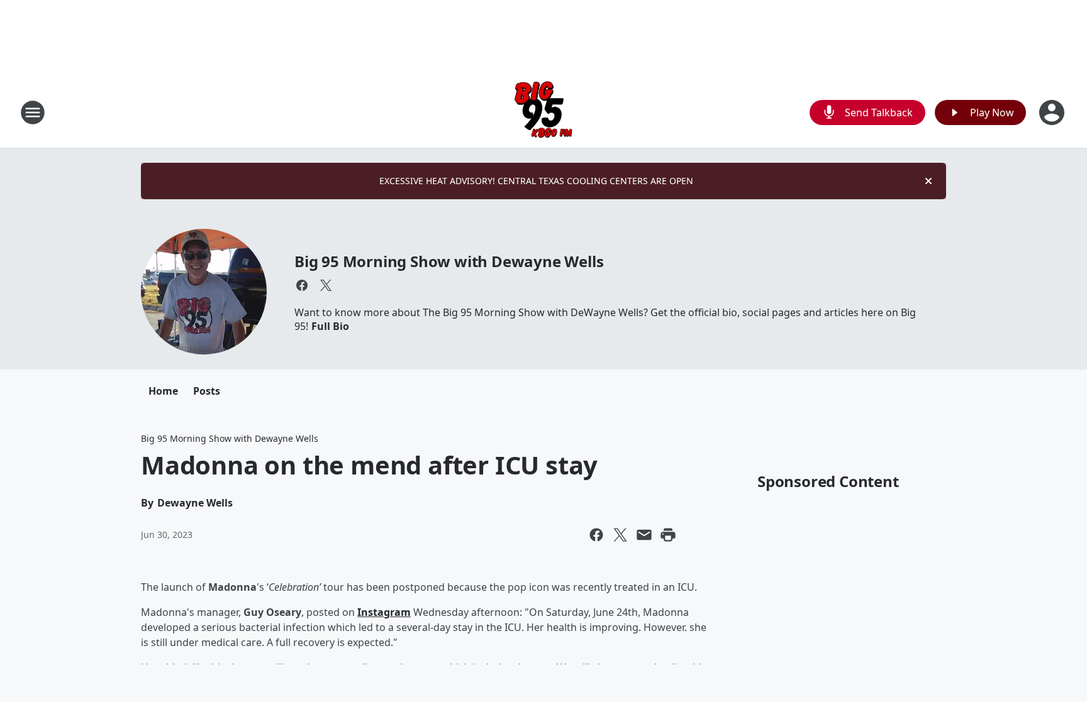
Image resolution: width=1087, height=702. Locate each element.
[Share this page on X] (620, 535)
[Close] (928, 181)
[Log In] (1053, 112)
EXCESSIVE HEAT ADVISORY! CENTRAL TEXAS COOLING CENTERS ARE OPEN (536, 181)
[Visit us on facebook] (301, 285)
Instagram (384, 612)
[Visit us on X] (325, 285)
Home (163, 391)
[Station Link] (543, 112)
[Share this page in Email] (644, 535)
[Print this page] (668, 535)
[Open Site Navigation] (32, 112)
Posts (206, 391)
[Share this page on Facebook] (596, 535)
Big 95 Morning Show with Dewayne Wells (448, 261)
